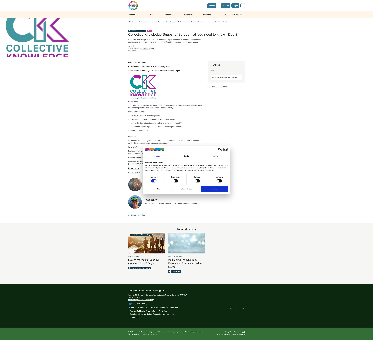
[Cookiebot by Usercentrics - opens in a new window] (219, 149)
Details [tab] (186, 156)
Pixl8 (243, 332)
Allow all (214, 189)
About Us (132, 15)
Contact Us (142, 308)
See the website (134, 173)
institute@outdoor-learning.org (141, 300)
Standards (207, 15)
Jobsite (212, 6)
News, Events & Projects (232, 15)
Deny (158, 189)
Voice (150, 15)
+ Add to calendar (147, 48)
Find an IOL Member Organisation (143, 311)
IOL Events (158, 22)
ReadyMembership (238, 334)
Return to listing (138, 215)
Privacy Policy (135, 317)
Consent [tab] (157, 156)
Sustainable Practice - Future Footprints (145, 314)
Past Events (170, 22)
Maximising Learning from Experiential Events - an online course (185, 263)
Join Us (225, 6)
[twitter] (237, 308)
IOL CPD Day (176, 271)
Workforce (188, 15)
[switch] (175, 180)
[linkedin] (243, 308)
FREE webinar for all (138, 31)
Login (235, 6)
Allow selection (186, 189)
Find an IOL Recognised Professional (163, 308)
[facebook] (231, 308)
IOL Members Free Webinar (141, 268)
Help (173, 314)
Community (168, 15)
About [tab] (216, 156)
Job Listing (163, 311)
